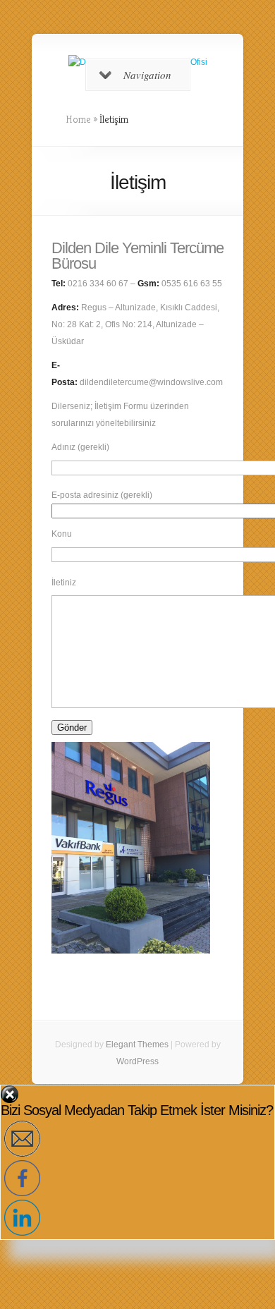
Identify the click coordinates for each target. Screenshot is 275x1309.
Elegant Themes (137, 1044)
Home (78, 119)
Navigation (147, 75)
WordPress (137, 1061)
